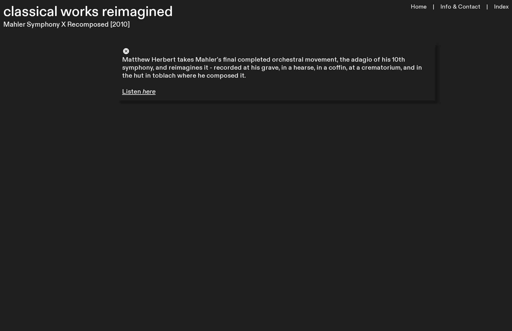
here (149, 91)
